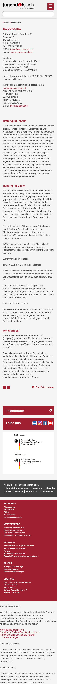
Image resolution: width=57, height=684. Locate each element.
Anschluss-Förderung (13, 517)
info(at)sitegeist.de (19, 105)
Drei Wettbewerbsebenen (14, 533)
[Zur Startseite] (20, 8)
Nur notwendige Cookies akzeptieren (17, 634)
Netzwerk (9, 542)
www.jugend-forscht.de (22, 52)
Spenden (50, 488)
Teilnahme (10, 503)
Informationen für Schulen (14, 548)
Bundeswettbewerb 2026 (14, 528)
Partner (7, 551)
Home (6, 22)
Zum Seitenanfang (45, 387)
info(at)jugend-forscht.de (21, 49)
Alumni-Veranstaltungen (14, 572)
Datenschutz (46, 491)
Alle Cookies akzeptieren (12, 629)
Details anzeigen (10, 637)
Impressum (15, 411)
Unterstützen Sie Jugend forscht (17, 582)
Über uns (9, 579)
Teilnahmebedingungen (27, 485)
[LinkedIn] (34, 423)
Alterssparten (9, 507)
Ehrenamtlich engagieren (14, 553)
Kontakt (8, 485)
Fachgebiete (9, 509)
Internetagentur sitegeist (14, 88)
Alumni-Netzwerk (11, 569)
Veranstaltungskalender (17, 488)
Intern (8, 491)
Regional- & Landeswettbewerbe (17, 535)
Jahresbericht (9, 587)
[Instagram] (40, 423)
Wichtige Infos (9, 514)
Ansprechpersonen (12, 592)
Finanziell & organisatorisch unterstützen (21, 556)
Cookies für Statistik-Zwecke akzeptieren (19, 632)
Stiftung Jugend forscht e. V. (15, 590)
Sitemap (19, 491)
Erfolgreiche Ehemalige (13, 567)
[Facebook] (45, 423)
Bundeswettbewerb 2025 (14, 530)
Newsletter (38, 488)
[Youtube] (50, 423)
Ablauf (6, 512)
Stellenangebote (10, 585)
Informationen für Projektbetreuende (19, 546)
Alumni (8, 563)
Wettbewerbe (12, 524)
